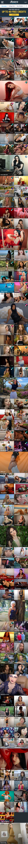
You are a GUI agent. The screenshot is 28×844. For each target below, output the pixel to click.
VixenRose (3, 100)
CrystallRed (3, 132)
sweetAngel (3, 704)
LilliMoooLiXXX (4, 291)
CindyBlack (3, 323)
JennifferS (3, 68)
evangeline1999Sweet (20, 630)
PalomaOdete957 (18, 132)
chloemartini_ (4, 577)
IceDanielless (4, 514)
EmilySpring (17, 333)
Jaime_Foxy (3, 545)
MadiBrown (17, 556)
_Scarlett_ (3, 36)
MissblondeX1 (18, 280)
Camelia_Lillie (18, 227)
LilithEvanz (3, 651)
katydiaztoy (17, 492)
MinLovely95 (17, 259)
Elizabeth (17, 429)
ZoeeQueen (3, 598)
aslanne (16, 811)
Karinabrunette (4, 227)
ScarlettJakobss (18, 111)
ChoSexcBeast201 (19, 789)
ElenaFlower (17, 779)
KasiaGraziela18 (4, 26)
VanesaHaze (17, 58)
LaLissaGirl (17, 376)
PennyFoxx (17, 217)
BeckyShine (3, 153)
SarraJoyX (3, 270)
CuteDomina (3, 408)
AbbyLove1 (3, 397)
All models (4, 6)
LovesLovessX (18, 641)
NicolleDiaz (3, 79)
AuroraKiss (3, 365)
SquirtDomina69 (4, 588)
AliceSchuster (18, 47)
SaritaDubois (3, 111)
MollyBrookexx (18, 662)
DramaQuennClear (19, 344)
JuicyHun (3, 779)
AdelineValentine (18, 68)
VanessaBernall (4, 174)
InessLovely (3, 842)
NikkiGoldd (3, 768)
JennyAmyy (17, 567)
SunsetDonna (18, 726)
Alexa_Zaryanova (4, 121)
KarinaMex (17, 291)
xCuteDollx (3, 418)
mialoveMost (3, 302)
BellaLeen (17, 142)
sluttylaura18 (3, 641)
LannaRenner (18, 439)
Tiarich (2, 673)
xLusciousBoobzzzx (19, 704)
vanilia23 (2, 482)
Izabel (16, 355)
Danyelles (3, 503)
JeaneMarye (3, 249)
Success (3, 620)
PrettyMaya (3, 800)
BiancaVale (3, 429)
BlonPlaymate (18, 185)
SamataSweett (18, 800)
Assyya (16, 302)
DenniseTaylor (18, 26)
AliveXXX (17, 736)
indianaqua (17, 418)
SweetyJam (17, 598)
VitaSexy (16, 514)
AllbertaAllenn (4, 492)
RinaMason (3, 376)
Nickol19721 (3, 715)
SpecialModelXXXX (5, 206)
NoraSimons (17, 747)
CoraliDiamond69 (4, 736)
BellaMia (2, 524)
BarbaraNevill (3, 355)
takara (16, 195)
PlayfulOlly (17, 503)
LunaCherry (3, 333)
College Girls (12, 6)
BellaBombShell (18, 270)
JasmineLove (4, 217)
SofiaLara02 (3, 280)
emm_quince (3, 344)
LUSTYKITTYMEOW (5, 821)
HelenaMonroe (4, 185)
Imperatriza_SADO (5, 694)
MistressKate (4, 439)
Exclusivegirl (17, 365)
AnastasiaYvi (17, 79)
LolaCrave (17, 36)
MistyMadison (4, 630)
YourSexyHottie (18, 524)
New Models (20, 6)
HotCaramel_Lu (4, 726)
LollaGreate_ (3, 556)
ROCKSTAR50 (4, 789)
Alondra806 (17, 450)
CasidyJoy (17, 408)
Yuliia (16, 651)
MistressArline (4, 747)
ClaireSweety (18, 588)
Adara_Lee (3, 471)
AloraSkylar (3, 811)
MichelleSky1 (18, 715)
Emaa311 (17, 206)
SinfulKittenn (17, 673)
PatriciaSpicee (4, 47)
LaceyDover (17, 153)
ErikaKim (17, 121)
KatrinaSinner (4, 58)
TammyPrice (3, 567)
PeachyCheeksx (4, 450)
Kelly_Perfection (18, 577)
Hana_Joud (3, 195)
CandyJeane (3, 259)
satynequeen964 (4, 142)
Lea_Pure (17, 482)
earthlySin (3, 662)
